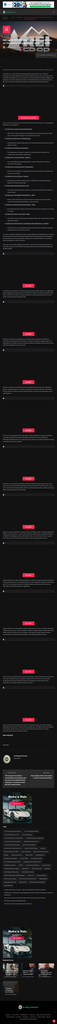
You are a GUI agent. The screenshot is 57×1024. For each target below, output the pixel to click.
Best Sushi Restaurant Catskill (11, 851)
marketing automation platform (11, 868)
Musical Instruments (37, 868)
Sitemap (48, 1017)
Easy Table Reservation (36, 858)
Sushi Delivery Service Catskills (37, 882)
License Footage (41, 1017)
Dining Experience (40, 855)
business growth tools (16, 855)
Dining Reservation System (10, 858)
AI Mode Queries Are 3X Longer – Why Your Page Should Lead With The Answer (25, 889)
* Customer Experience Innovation (12, 841)
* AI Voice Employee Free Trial (11, 834)
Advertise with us (11, 1017)
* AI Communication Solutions (31, 831)
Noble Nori (47, 868)
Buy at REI (28, 285)
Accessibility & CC (24, 1014)
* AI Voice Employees (27, 834)
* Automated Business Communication (13, 838)
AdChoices (32, 1014)
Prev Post (42, 55)
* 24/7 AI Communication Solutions (12, 831)
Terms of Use (15, 1014)
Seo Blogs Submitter (20, 756)
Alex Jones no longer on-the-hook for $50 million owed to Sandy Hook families (24, 898)
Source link (6, 745)
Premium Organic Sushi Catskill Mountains (14, 875)
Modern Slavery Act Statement (43, 1014)
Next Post (50, 55)
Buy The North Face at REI (28, 117)
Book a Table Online (26, 851)
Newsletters (26, 1017)
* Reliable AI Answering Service (31, 841)
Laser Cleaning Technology (32, 865)
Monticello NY (25, 868)
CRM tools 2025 (29, 855)
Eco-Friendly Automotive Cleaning (12, 861)
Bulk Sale (6, 855)
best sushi (42, 848)
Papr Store (19, 1017)
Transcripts (33, 1017)
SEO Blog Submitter (32, 1019)
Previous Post (12, 773)
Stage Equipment (43, 878)
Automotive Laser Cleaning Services (13, 848)
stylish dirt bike (23, 882)
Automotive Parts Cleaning (31, 848)
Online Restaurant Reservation (11, 872)
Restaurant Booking (41, 875)
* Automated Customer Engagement (34, 838)
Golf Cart (21, 865)
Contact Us (8, 1014)
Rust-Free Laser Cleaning (10, 878)
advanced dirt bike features (29, 844)
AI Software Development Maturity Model (15, 901)
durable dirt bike (24, 858)
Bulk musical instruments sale (41, 851)
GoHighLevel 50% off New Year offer (32, 861)
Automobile (7, 36)
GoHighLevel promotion (10, 865)
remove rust (31, 875)
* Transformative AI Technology (11, 844)
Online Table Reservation (28, 872)
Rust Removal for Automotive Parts (27, 878)
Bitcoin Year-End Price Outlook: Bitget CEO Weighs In (18, 903)
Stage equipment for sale (10, 882)
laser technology (46, 865)
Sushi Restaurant (8, 885)
